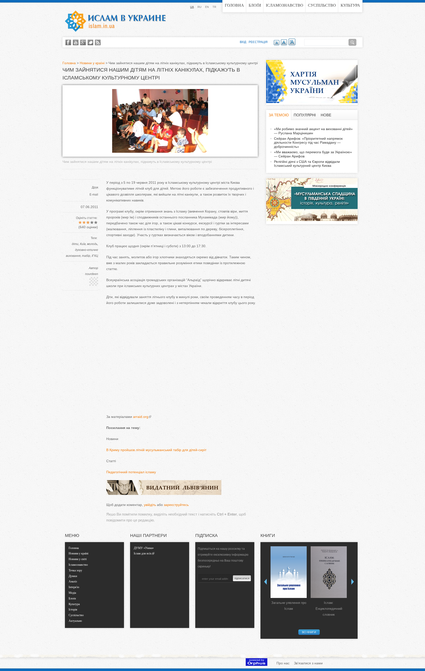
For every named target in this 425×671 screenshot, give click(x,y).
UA (192, 6)
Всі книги (309, 632)
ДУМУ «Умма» (144, 548)
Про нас (282, 663)
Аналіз (73, 581)
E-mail (94, 194)
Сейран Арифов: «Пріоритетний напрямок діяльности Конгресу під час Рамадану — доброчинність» (308, 143)
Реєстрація (258, 42)
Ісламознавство (284, 5)
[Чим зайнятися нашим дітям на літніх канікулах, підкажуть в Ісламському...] (160, 151)
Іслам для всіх (143, 553)
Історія (73, 609)
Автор (93, 268)
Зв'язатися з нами (308, 663)
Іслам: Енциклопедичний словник (329, 608)
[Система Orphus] (256, 665)
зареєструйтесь (176, 505)
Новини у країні (92, 63)
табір (86, 256)
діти (75, 244)
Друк (95, 187)
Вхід (243, 42)
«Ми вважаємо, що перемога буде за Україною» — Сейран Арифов (313, 154)
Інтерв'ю (74, 587)
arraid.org (140, 417)
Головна (234, 5)
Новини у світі (78, 559)
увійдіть (150, 505)
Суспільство (322, 5)
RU (199, 6)
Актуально (75, 621)
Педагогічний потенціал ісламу (131, 472)
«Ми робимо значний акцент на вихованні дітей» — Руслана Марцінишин (313, 131)
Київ (83, 244)
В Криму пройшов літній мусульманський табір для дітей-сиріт (156, 450)
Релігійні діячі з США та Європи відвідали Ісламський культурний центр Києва (307, 164)
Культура (350, 5)
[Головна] (115, 21)
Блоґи (255, 5)
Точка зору (75, 570)
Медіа (72, 593)
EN (207, 6)
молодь (92, 244)
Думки (73, 576)
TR (214, 6)
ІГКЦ (95, 256)
